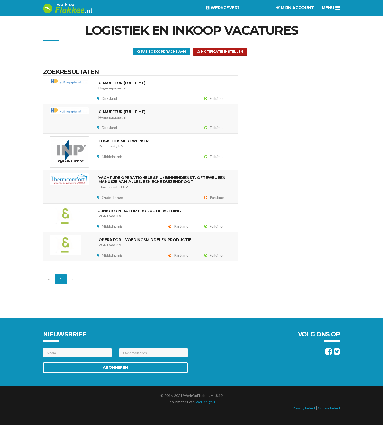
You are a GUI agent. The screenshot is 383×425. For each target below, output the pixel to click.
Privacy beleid (304, 408)
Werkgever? (224, 7)
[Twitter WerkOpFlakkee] (337, 352)
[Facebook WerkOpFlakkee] (328, 352)
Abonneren (115, 367)
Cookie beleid (329, 408)
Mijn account (297, 7)
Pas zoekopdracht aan (163, 51)
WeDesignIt (205, 401)
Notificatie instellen (221, 51)
